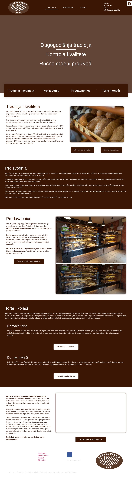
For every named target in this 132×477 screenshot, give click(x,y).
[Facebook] (69, 454)
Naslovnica (52, 7)
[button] (57, 240)
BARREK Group (71, 472)
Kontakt (83, 7)
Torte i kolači (111, 90)
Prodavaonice (68, 7)
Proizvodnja (51, 90)
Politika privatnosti (73, 460)
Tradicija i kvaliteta (21, 90)
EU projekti (42, 460)
